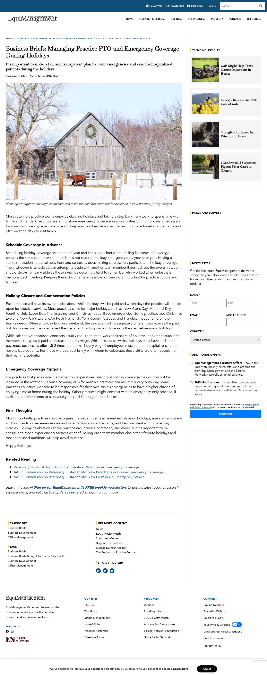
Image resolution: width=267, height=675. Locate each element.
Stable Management (97, 618)
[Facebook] (7, 631)
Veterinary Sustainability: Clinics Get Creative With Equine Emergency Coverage (76, 467)
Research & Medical (152, 19)
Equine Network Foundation (161, 631)
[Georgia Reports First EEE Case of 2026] (205, 102)
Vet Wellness (196, 19)
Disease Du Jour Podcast (111, 548)
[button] (98, 570)
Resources (254, 19)
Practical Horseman (96, 631)
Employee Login (213, 618)
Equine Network (213, 605)
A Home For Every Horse (159, 624)
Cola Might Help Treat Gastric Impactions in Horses (237, 70)
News (129, 19)
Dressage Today (94, 637)
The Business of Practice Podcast (116, 552)
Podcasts (235, 19)
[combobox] (239, 6)
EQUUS (89, 605)
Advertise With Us (214, 611)
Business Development (26, 38)
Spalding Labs (152, 611)
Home (9, 38)
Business (176, 19)
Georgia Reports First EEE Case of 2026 (239, 102)
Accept (207, 669)
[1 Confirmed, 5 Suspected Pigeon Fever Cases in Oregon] (205, 167)
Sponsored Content (108, 538)
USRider (149, 605)
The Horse (90, 611)
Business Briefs (48, 38)
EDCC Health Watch (108, 534)
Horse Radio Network (157, 637)
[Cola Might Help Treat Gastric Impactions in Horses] (205, 70)
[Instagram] (12, 631)
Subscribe (225, 414)
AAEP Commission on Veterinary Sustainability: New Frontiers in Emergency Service (79, 477)
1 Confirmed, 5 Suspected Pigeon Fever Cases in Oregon (238, 167)
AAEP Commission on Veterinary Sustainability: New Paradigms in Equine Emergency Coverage (88, 472)
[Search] (261, 6)
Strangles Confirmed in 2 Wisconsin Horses (238, 134)
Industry (217, 19)
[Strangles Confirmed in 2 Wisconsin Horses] (205, 134)
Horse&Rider (92, 624)
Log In (212, 6)
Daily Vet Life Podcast (109, 543)
